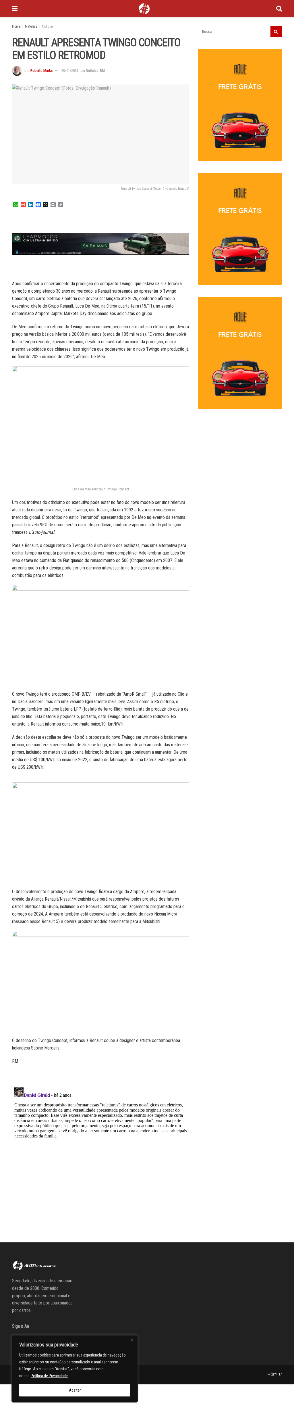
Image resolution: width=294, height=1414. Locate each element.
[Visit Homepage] (144, 8)
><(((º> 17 (274, 1374)
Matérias (31, 26)
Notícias (48, 26)
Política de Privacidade (49, 1375)
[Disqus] (100, 1157)
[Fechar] (131, 1340)
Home (16, 26)
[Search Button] (279, 8)
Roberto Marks (41, 70)
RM (102, 70)
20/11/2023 (69, 70)
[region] (74, 1369)
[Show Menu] (15, 8)
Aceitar (75, 1390)
